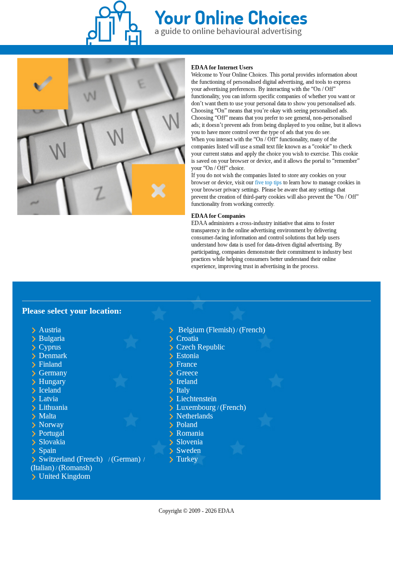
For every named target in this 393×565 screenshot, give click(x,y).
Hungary (52, 381)
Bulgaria (52, 338)
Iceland (50, 390)
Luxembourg (196, 407)
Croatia (187, 338)
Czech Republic (200, 347)
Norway (51, 424)
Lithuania (53, 407)
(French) (252, 330)
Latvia (48, 399)
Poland (186, 424)
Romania (190, 433)
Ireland (186, 381)
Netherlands (194, 416)
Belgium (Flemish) (205, 330)
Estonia (187, 355)
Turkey (187, 459)
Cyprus (50, 347)
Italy (183, 390)
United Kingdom (64, 476)
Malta (47, 416)
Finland (50, 364)
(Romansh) (75, 467)
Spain (47, 450)
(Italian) (42, 467)
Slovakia (52, 442)
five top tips (268, 182)
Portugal (51, 433)
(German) (125, 459)
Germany (53, 373)
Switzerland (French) (71, 459)
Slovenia (189, 442)
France (186, 364)
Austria (50, 330)
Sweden (188, 450)
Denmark (53, 355)
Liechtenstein (196, 399)
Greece (187, 373)
